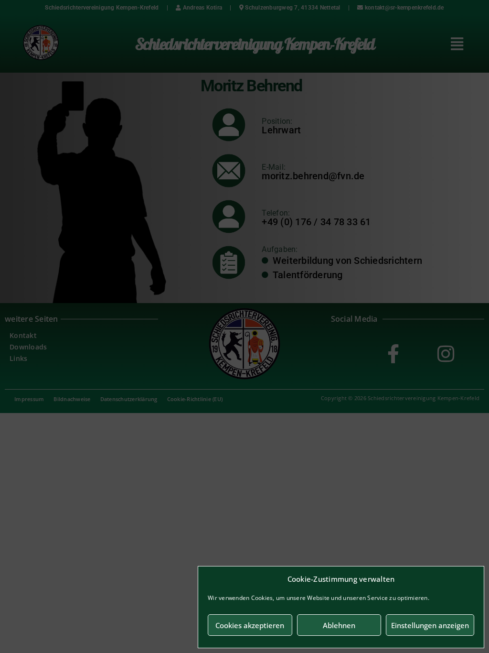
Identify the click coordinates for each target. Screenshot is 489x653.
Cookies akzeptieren (249, 625)
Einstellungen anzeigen (430, 625)
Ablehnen (339, 625)
